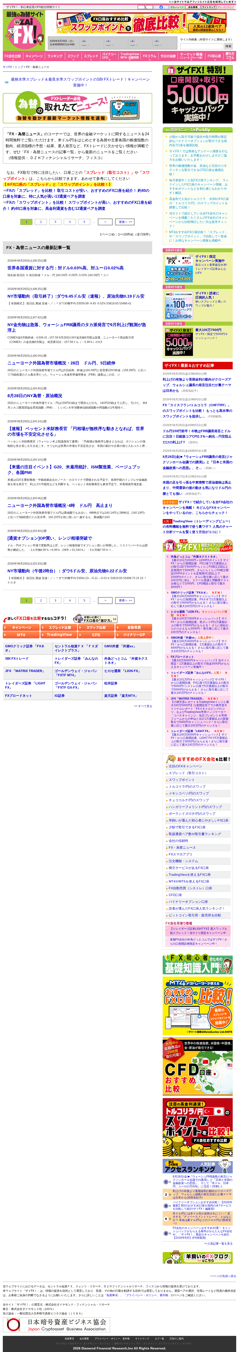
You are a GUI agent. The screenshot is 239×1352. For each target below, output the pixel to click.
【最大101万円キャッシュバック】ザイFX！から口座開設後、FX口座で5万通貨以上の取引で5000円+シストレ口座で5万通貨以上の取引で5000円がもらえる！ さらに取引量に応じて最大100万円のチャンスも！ (200, 682)
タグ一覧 (159, 1338)
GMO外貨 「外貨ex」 (120, 646)
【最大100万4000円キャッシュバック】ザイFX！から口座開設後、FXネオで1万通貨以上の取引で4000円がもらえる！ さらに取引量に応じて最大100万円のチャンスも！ (199, 599)
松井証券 (110, 683)
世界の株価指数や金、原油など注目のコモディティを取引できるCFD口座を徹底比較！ (198, 170)
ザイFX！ (188, 1343)
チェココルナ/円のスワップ (189, 800)
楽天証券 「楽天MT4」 (121, 695)
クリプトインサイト (168, 1343)
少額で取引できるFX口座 (187, 827)
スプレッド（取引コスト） (188, 773)
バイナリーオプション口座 (188, 902)
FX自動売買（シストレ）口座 (190, 888)
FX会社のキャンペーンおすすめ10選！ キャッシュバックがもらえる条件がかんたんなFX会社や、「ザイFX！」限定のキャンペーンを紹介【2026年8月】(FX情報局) (202, 1232)
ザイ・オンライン (145, 1343)
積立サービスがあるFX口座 (189, 868)
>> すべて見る (143, 706)
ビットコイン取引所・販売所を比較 (195, 915)
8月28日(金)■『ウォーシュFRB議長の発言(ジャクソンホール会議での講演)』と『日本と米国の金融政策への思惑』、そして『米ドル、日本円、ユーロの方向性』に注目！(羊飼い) (202, 1181)
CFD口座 (175, 895)
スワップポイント (182, 780)
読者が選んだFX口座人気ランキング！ (197, 908)
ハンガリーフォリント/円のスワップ (195, 807)
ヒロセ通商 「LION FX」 (122, 671)
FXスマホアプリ (181, 854)
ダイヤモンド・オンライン (97, 1343)
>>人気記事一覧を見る (218, 1243)
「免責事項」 (112, 1295)
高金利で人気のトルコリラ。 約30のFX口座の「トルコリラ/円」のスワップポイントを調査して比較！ (199, 203)
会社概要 (84, 1338)
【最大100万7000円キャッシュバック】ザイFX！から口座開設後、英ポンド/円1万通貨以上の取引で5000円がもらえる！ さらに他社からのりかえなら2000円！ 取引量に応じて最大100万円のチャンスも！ (199, 621)
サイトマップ (142, 1338)
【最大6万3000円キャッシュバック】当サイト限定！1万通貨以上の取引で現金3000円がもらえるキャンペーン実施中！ (200, 662)
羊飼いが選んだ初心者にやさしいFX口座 (198, 820)
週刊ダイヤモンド (123, 1343)
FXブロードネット (18, 695)
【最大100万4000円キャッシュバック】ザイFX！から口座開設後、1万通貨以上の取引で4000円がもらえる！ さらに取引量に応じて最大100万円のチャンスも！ (199, 644)
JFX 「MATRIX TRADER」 (25, 671)
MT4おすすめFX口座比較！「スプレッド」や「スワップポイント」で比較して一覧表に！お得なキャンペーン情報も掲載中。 (198, 236)
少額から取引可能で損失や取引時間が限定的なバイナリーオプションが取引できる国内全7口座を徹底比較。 (198, 141)
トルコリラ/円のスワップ (187, 786)
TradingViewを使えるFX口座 (190, 874)
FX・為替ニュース (182, 847)
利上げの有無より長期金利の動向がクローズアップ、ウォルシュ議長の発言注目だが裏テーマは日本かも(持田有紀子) (202, 1194)
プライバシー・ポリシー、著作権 (112, 1338)
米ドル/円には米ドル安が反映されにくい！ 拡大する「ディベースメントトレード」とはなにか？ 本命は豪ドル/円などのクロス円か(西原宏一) (202, 1218)
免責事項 (69, 1338)
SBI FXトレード (17, 658)
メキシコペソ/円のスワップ (189, 793)
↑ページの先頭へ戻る (223, 1276)
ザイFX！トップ (13, 67)
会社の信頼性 (178, 841)
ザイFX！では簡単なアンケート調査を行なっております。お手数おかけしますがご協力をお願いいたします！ (198, 155)
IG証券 (60, 695)
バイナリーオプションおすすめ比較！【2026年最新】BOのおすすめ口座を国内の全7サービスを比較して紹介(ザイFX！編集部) (202, 1205)
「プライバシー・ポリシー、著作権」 (147, 1295)
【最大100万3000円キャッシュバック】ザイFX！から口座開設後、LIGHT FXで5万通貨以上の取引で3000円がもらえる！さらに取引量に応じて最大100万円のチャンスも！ (199, 737)
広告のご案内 (177, 1338)
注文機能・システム (183, 861)
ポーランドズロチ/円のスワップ (192, 813)
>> (125, 222)
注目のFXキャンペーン (185, 766)
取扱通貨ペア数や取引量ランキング (195, 834)
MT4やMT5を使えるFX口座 (189, 881)
